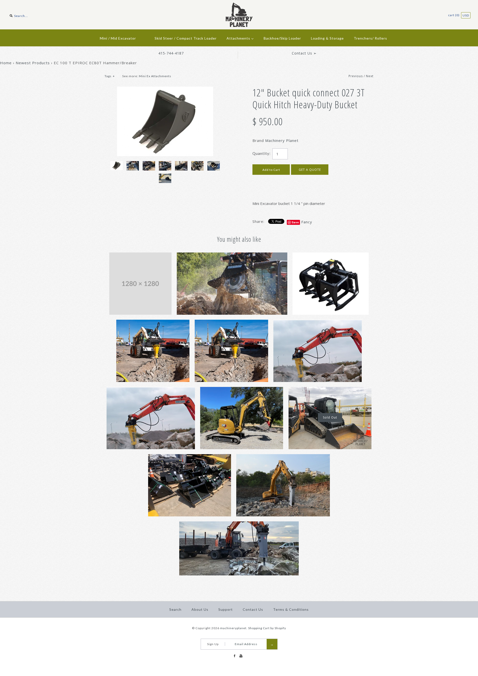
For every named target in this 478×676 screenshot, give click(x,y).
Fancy (306, 221)
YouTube (240, 656)
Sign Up (213, 644)
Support (225, 609)
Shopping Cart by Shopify (267, 628)
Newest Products (33, 62)
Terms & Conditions (291, 609)
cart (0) (454, 15)
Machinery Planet (282, 140)
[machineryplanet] (239, 5)
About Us (199, 609)
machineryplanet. (233, 628)
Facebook (234, 656)
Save (295, 222)
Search (175, 609)
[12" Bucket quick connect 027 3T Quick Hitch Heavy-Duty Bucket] (165, 89)
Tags (110, 76)
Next (369, 76)
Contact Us (253, 609)
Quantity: (261, 153)
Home (6, 62)
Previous (356, 76)
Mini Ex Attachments (155, 76)
